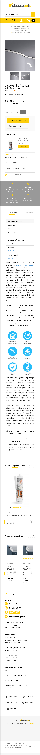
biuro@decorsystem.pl (18, 617)
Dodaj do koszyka (18, 120)
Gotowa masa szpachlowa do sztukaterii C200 (23, 139)
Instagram (29, 703)
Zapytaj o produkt (14, 174)
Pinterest (29, 697)
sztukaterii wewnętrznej (25, 265)
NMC (15, 90)
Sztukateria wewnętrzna (21, 28)
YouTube (13, 708)
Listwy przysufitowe (21, 30)
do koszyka (22, 146)
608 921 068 (14, 612)
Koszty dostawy (11, 162)
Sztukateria (25, 26)
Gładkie (11, 258)
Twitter (13, 703)
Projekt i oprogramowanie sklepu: (20, 723)
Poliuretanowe (13, 251)
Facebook (13, 697)
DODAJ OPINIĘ (25, 157)
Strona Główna (15, 26)
